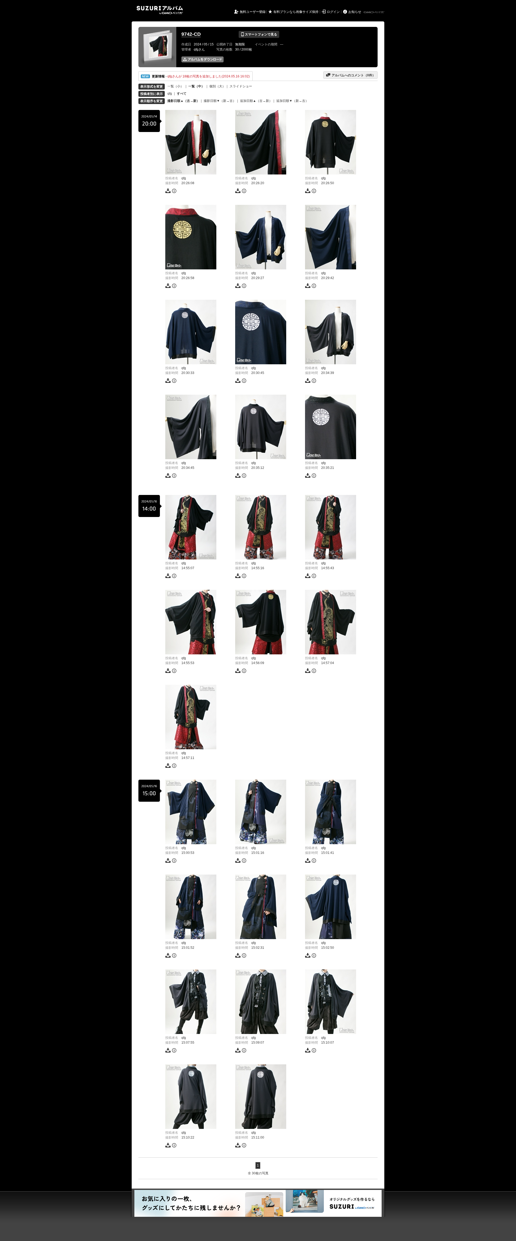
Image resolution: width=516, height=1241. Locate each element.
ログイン (333, 12)
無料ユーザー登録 (253, 12)
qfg (169, 93)
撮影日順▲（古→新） (183, 101)
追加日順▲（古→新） (256, 101)
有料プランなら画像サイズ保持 (295, 12)
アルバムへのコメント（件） (350, 75)
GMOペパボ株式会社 (374, 12)
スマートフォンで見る (259, 34)
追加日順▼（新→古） (292, 101)
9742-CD (191, 34)
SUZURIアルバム (160, 10)
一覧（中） (196, 86)
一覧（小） (175, 86)
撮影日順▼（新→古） (220, 101)
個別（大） (217, 86)
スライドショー (241, 86)
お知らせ (354, 12)
